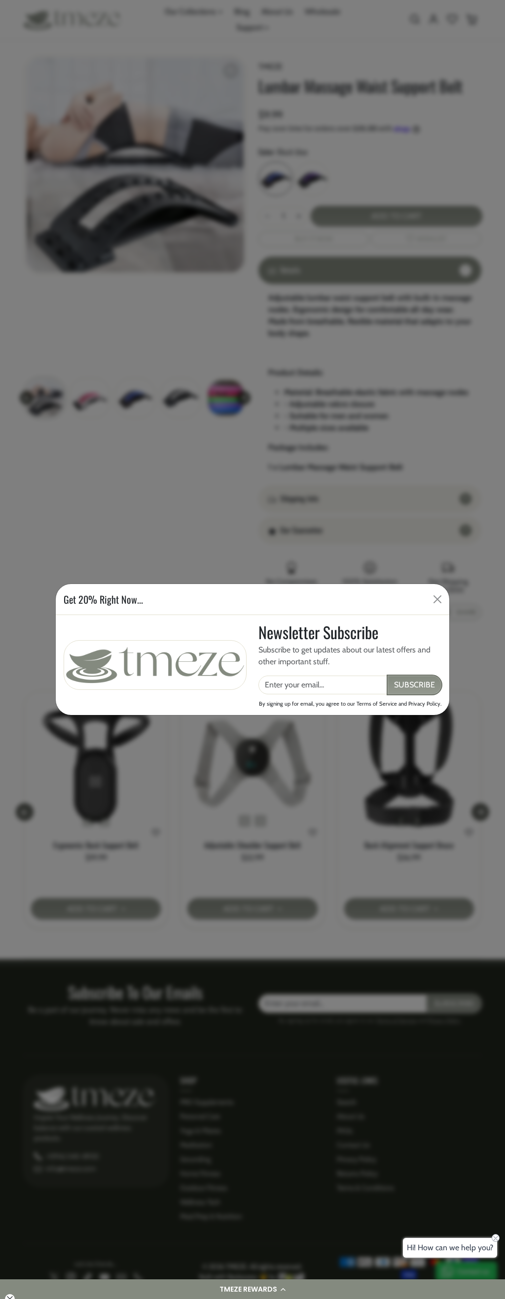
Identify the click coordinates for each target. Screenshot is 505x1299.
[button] (252, 1289)
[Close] (437, 599)
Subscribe (414, 684)
